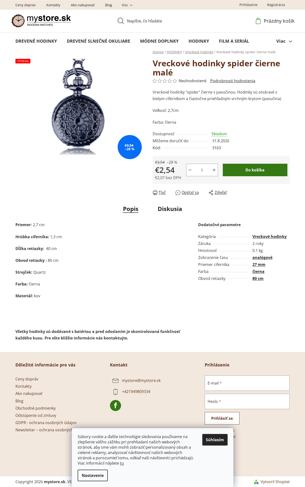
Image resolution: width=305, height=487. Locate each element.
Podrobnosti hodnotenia (232, 80)
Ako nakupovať (83, 5)
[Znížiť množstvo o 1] (190, 170)
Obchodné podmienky (35, 408)
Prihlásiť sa (222, 418)
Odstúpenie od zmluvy (35, 415)
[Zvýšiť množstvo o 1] (214, 170)
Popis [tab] (130, 209)
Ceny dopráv (25, 5)
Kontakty (53, 5)
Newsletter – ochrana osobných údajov (50, 430)
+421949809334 (136, 391)
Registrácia (276, 4)
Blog (108, 5)
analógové (262, 257)
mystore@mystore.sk (141, 380)
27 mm (258, 264)
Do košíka (254, 170)
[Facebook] (115, 405)
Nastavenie (93, 475)
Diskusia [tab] (170, 209)
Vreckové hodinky (269, 236)
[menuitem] (36, 41)
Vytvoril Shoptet (275, 481)
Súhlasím (215, 439)
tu (122, 463)
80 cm (258, 278)
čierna (258, 271)
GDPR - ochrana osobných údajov (45, 422)
